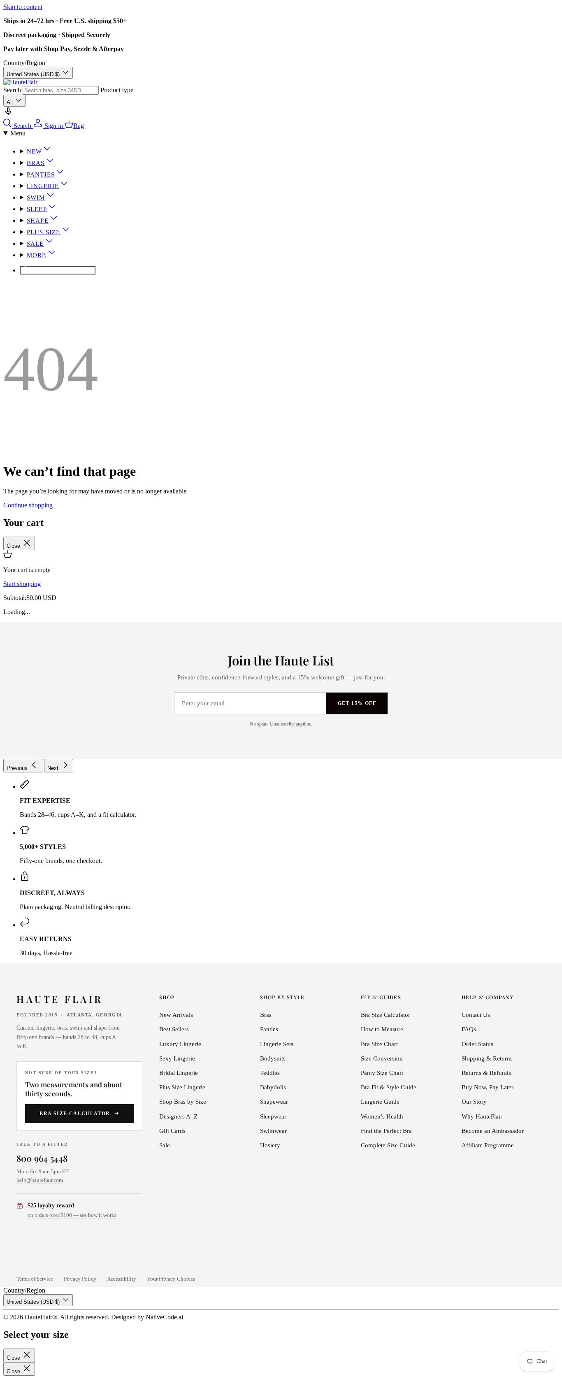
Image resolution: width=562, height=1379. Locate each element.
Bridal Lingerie (178, 1073)
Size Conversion (382, 1058)
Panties (41, 174)
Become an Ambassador (493, 1131)
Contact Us (476, 1015)
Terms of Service (34, 1279)
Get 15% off (357, 703)
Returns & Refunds (486, 1073)
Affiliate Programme (488, 1145)
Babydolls (273, 1087)
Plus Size (43, 232)
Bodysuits (273, 1058)
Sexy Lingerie (177, 1058)
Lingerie (43, 186)
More (36, 255)
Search (12, 89)
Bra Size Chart (379, 1044)
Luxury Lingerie (180, 1044)
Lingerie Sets (276, 1044)
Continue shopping (28, 505)
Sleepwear (273, 1116)
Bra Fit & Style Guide (388, 1087)
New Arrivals (176, 1015)
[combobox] (61, 90)
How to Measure (382, 1029)
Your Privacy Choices (171, 1279)
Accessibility (121, 1279)
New (34, 151)
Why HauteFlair (482, 1116)
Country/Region (24, 62)
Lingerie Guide (380, 1101)
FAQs (469, 1029)
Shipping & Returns (487, 1058)
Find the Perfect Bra (386, 1131)
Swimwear (273, 1131)
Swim (36, 197)
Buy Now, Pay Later (487, 1087)
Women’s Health (382, 1116)
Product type (116, 89)
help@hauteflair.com (39, 1180)
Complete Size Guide (388, 1145)
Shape (38, 220)
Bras (36, 163)
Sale (35, 243)
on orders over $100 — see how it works (72, 1215)
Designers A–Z (178, 1116)
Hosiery (270, 1145)
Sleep (37, 209)
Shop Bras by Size (182, 1101)
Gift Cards (172, 1131)
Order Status (477, 1044)
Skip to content (22, 6)
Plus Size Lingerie (182, 1087)
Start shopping (22, 583)
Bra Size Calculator (74, 1113)
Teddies (270, 1073)
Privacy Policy (80, 1279)
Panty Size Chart (382, 1073)
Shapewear (274, 1101)
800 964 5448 (42, 1158)
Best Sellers (174, 1029)
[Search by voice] (8, 114)
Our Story (474, 1101)
